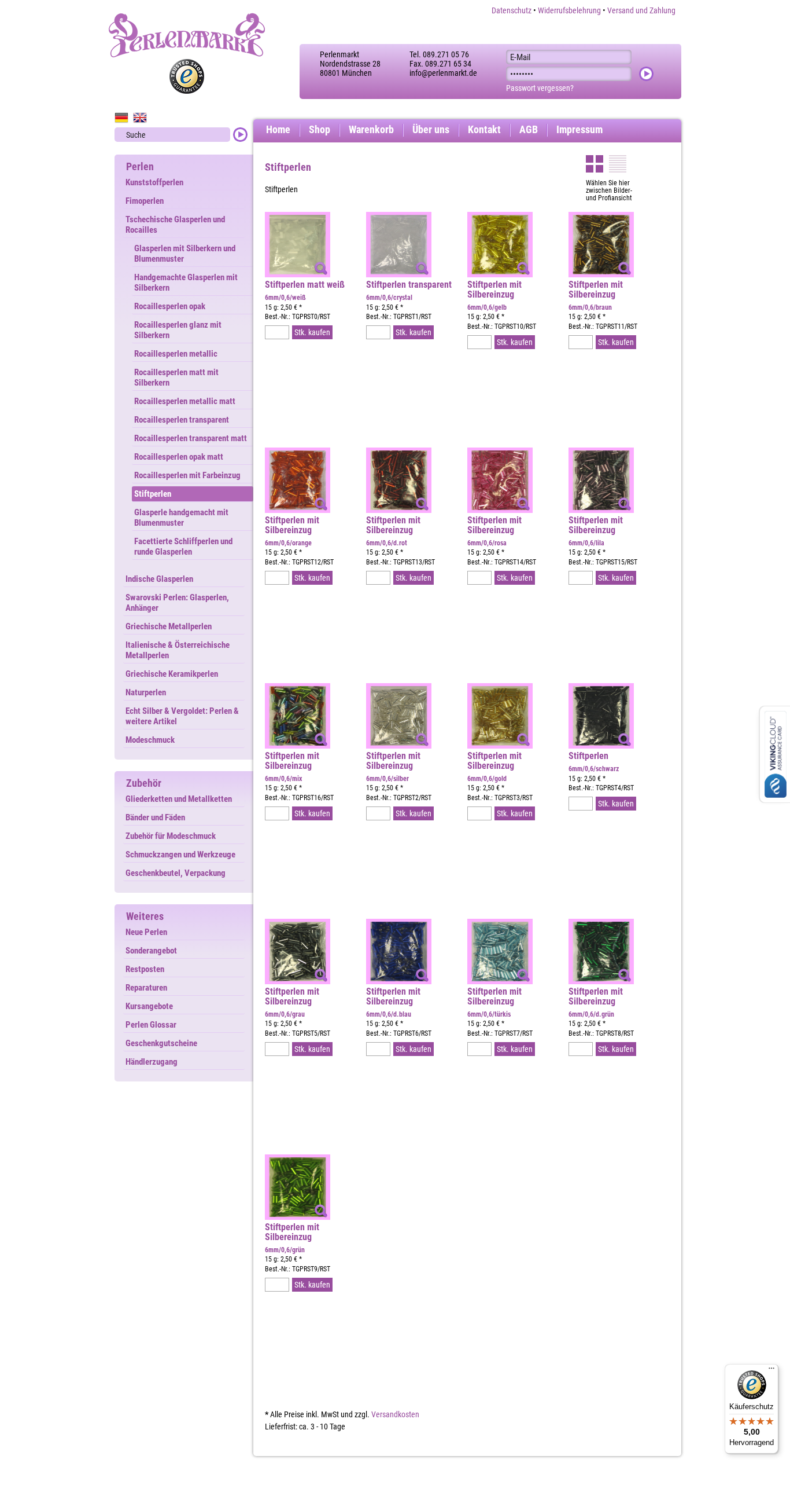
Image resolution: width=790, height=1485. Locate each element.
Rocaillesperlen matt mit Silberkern (176, 377)
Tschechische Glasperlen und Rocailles (175, 224)
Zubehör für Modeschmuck (170, 836)
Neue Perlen (146, 932)
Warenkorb (371, 129)
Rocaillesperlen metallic (175, 354)
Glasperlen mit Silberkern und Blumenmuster (184, 253)
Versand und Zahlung (641, 10)
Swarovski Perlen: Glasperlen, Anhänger (177, 602)
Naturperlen (145, 692)
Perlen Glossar (150, 1025)
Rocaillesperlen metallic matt (184, 401)
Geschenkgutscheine (161, 1043)
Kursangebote (149, 1006)
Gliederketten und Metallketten (178, 799)
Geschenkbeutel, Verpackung (175, 873)
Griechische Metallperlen (168, 626)
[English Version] (140, 117)
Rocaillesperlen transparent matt (190, 438)
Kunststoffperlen (154, 182)
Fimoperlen (144, 201)
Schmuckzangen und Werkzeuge (180, 854)
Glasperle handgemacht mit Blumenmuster (181, 517)
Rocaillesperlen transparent (181, 420)
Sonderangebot (151, 950)
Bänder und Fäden (155, 817)
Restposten (144, 969)
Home (278, 129)
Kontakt (484, 129)
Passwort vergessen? (540, 88)
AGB (528, 129)
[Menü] (771, 1371)
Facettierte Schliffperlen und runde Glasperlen (183, 546)
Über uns (430, 129)
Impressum (579, 129)
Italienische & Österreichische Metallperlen (177, 650)
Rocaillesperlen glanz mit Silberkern (178, 330)
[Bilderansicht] (594, 164)
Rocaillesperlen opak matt (178, 457)
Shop (319, 129)
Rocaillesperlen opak (169, 306)
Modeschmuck (150, 740)
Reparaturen (146, 987)
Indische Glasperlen (159, 579)
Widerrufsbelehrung (569, 10)
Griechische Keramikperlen (171, 674)
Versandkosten (395, 1414)
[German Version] (121, 117)
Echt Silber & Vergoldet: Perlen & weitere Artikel (182, 716)
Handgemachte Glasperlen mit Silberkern (186, 282)
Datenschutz (511, 10)
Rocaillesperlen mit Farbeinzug (187, 475)
